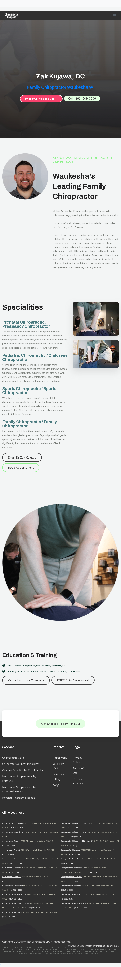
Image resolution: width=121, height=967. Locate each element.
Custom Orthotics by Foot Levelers (23, 770)
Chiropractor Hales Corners (14, 894)
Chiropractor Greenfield (12, 885)
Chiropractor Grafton (11, 876)
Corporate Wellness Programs (20, 764)
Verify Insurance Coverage (26, 680)
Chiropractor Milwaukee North (73, 832)
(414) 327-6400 (15, 899)
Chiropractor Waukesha (70, 885)
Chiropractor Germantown (13, 859)
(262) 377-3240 (18, 836)
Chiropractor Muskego (70, 850)
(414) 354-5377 (8, 917)
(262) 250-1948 (16, 863)
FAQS (56, 785)
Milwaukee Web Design (80, 945)
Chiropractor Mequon (11, 912)
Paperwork (60, 757)
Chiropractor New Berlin (70, 859)
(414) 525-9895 (8, 854)
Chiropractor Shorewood (71, 876)
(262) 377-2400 (8, 881)
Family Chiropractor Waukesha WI (60, 87)
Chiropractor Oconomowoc (72, 868)
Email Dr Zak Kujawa (22, 457)
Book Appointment (21, 467)
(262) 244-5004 (90, 872)
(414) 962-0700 (73, 881)
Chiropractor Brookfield (12, 823)
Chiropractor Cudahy (11, 841)
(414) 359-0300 (76, 836)
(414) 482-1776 (8, 845)
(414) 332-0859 (15, 872)
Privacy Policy (77, 760)
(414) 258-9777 (80, 908)
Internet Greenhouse (107, 945)
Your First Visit (58, 766)
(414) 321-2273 (16, 890)
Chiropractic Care (13, 757)
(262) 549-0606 (66, 890)
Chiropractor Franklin (11, 850)
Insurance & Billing (60, 777)
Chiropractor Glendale (12, 868)
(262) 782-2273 (16, 828)
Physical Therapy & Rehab (18, 797)
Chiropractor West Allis (70, 894)
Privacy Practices (78, 781)
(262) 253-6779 (34, 908)
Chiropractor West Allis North (73, 903)
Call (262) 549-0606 (82, 98)
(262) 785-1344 (66, 863)
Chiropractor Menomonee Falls (15, 903)
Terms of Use (78, 770)
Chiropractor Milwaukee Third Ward (76, 841)
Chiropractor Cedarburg (12, 832)
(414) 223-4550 (73, 828)
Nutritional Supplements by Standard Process (19, 789)
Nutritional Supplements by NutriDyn (19, 778)
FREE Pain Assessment (41, 98)
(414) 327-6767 (66, 899)
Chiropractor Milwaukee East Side (75, 823)
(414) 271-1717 (79, 845)
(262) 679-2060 (74, 854)
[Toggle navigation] (4, 4)
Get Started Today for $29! (60, 724)
